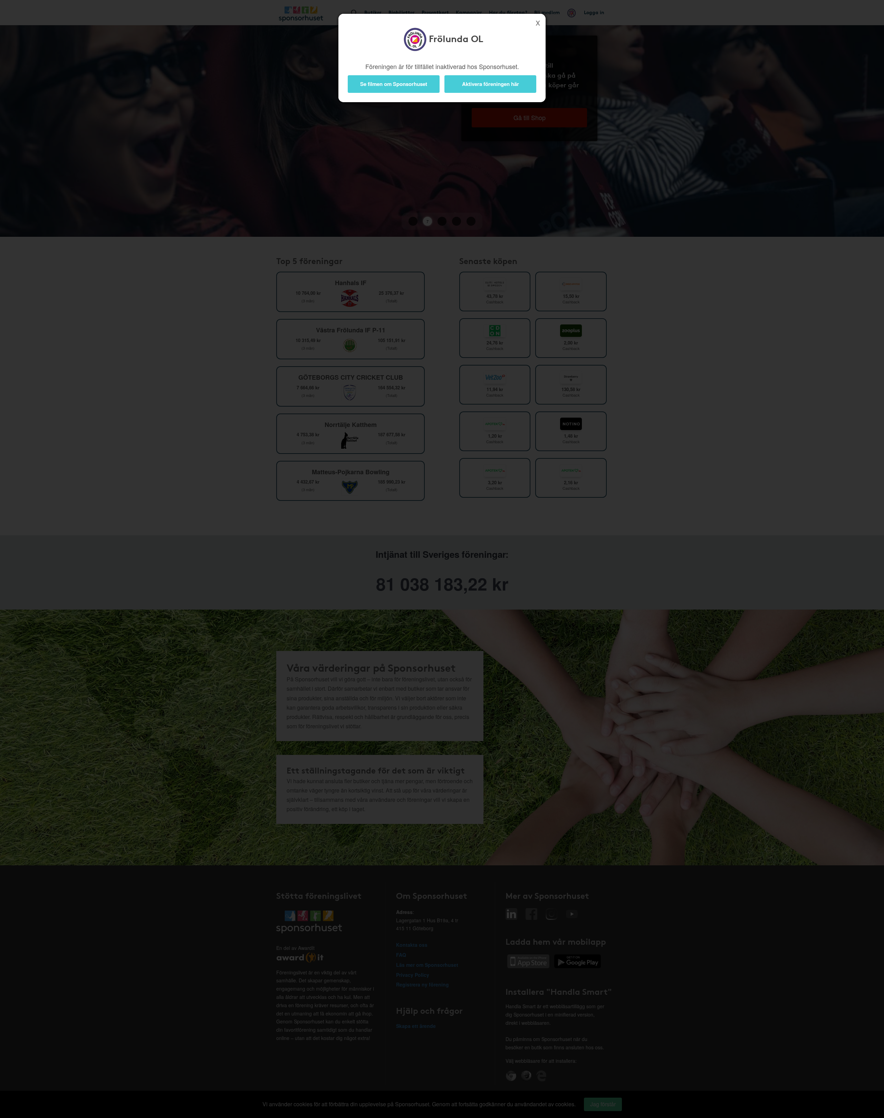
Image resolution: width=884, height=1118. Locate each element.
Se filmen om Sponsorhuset (393, 84)
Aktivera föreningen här (490, 84)
